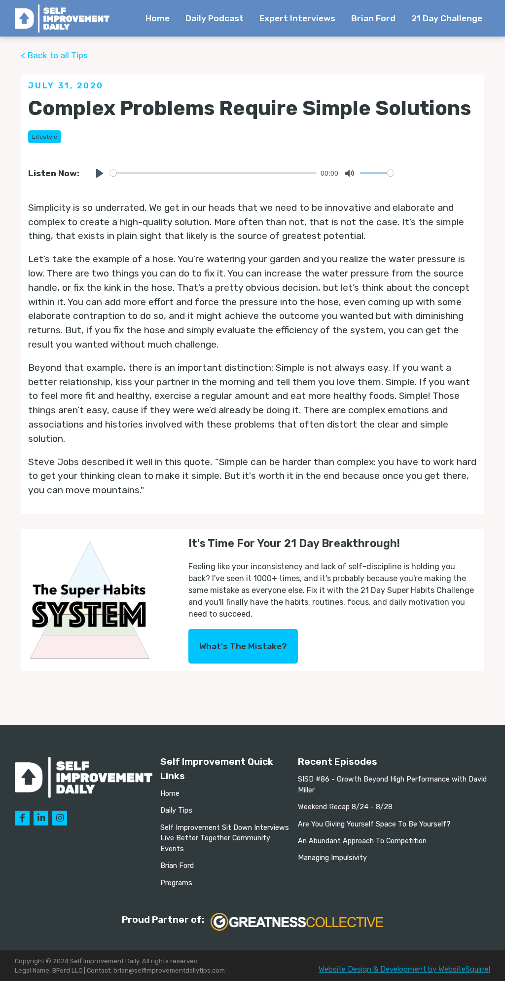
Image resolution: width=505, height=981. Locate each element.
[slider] (213, 173)
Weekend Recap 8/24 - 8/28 (345, 807)
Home (157, 18)
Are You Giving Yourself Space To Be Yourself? (374, 824)
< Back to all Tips (54, 55)
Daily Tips (176, 810)
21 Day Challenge (446, 18)
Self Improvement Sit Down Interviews (224, 828)
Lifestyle (44, 136)
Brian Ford (373, 18)
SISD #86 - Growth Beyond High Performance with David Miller (392, 784)
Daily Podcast (214, 18)
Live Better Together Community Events (215, 843)
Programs (176, 883)
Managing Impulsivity (332, 858)
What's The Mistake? (243, 646)
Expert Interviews (297, 18)
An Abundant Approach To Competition (362, 841)
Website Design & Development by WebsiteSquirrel (404, 969)
